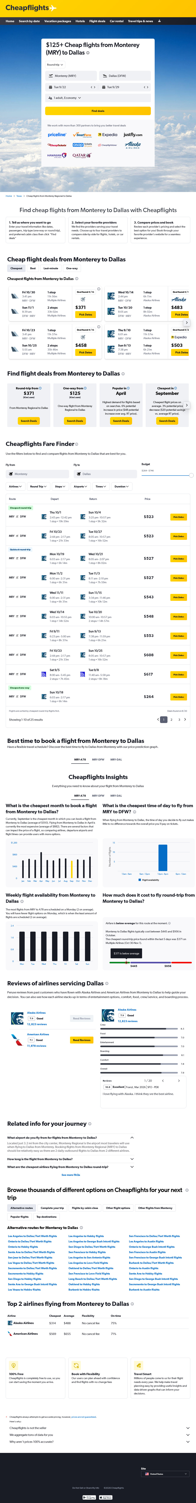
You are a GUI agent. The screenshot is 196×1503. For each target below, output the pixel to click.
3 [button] (179, 719)
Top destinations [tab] (46, 1216)
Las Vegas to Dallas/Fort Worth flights (31, 1262)
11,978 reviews (36, 1045)
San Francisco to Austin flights (147, 1252)
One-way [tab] (72, 268)
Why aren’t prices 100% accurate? (32, 1442)
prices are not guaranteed (83, 1417)
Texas (19, 196)
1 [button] (163, 719)
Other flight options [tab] (118, 1207)
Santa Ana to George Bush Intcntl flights (32, 1284)
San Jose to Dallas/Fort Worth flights (30, 1257)
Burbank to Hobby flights (84, 1289)
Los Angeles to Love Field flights (88, 1262)
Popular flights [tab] (20, 1216)
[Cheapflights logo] (27, 8)
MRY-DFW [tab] (98, 759)
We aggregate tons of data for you (31, 1435)
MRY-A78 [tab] (80, 759)
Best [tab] (33, 268)
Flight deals (97, 21)
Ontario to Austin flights (143, 1268)
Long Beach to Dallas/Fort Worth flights (93, 1278)
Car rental (116, 21)
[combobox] (55, 64)
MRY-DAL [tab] (116, 759)
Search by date (29, 21)
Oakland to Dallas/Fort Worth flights (91, 1268)
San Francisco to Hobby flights (87, 1252)
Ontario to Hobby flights (23, 1246)
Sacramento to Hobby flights (25, 1273)
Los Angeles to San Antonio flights (89, 1257)
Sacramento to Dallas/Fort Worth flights (32, 1268)
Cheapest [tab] (16, 268)
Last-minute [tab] (51, 268)
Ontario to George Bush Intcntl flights (152, 1246)
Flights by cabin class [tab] (85, 1207)
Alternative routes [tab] (22, 1207)
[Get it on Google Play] (89, 1498)
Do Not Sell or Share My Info (85, 1488)
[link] (29, 421)
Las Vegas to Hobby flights (24, 1289)
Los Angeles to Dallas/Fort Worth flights (32, 1236)
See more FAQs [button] (71, 1174)
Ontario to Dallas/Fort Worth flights (29, 1241)
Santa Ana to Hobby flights (145, 1273)
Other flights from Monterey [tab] (155, 1207)
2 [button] (171, 719)
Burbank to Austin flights (144, 1289)
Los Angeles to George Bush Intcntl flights (94, 1241)
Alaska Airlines (36, 1012)
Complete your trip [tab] (52, 1207)
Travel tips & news (140, 21)
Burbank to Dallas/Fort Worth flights (151, 1262)
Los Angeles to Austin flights (146, 1241)
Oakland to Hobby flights (84, 1284)
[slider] (191, 475)
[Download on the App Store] (106, 1498)
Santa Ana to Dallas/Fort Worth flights (31, 1252)
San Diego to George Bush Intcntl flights (153, 1278)
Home (10, 21)
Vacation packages (57, 21)
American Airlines (38, 1034)
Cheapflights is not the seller (28, 1428)
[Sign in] (159, 21)
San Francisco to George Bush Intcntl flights (155, 1257)
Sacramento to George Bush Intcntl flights (154, 1284)
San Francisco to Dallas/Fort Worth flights (154, 1236)
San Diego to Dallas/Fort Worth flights (92, 1246)
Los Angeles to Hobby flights (86, 1236)
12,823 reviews (37, 1024)
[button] (88, 53)
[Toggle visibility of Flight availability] (149, 880)
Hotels (80, 21)
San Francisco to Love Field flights (89, 1273)
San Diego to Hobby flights (24, 1278)
